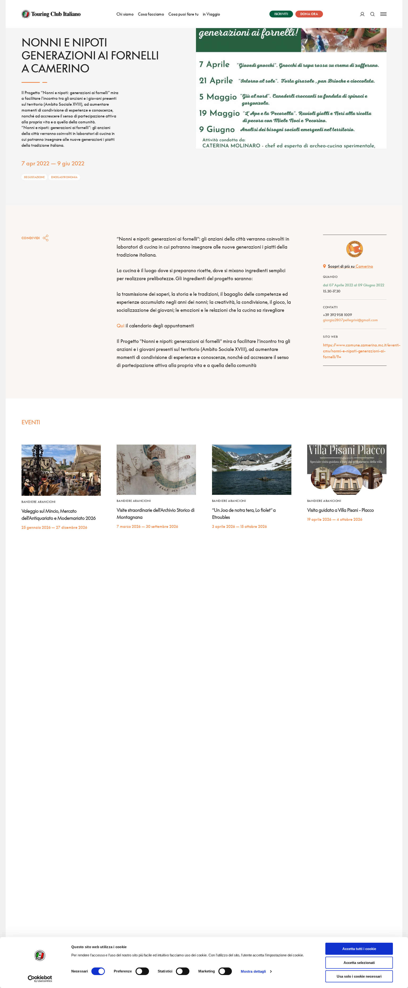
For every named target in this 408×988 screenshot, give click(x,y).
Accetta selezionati (359, 963)
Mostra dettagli (253, 971)
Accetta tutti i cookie (359, 949)
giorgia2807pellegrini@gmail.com (350, 320)
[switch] (142, 971)
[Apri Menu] (383, 14)
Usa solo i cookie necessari (359, 976)
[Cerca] (372, 14)
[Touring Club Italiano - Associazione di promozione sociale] (51, 14)
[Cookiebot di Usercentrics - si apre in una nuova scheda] (40, 978)
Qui (120, 325)
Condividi (30, 238)
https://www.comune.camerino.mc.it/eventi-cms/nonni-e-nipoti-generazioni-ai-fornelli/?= (361, 350)
